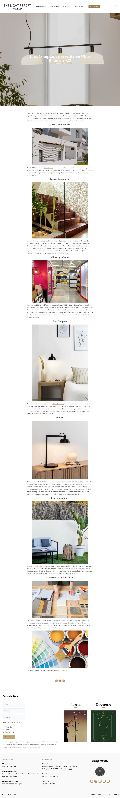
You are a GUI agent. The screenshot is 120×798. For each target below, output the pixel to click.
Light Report (9, 732)
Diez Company (58, 404)
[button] (94, 6)
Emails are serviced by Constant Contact (28, 747)
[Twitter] (60, 681)
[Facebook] (56, 681)
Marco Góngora (64, 253)
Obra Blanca (48, 168)
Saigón (54, 571)
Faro (46, 414)
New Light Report (8, 728)
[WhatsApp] (63, 681)
